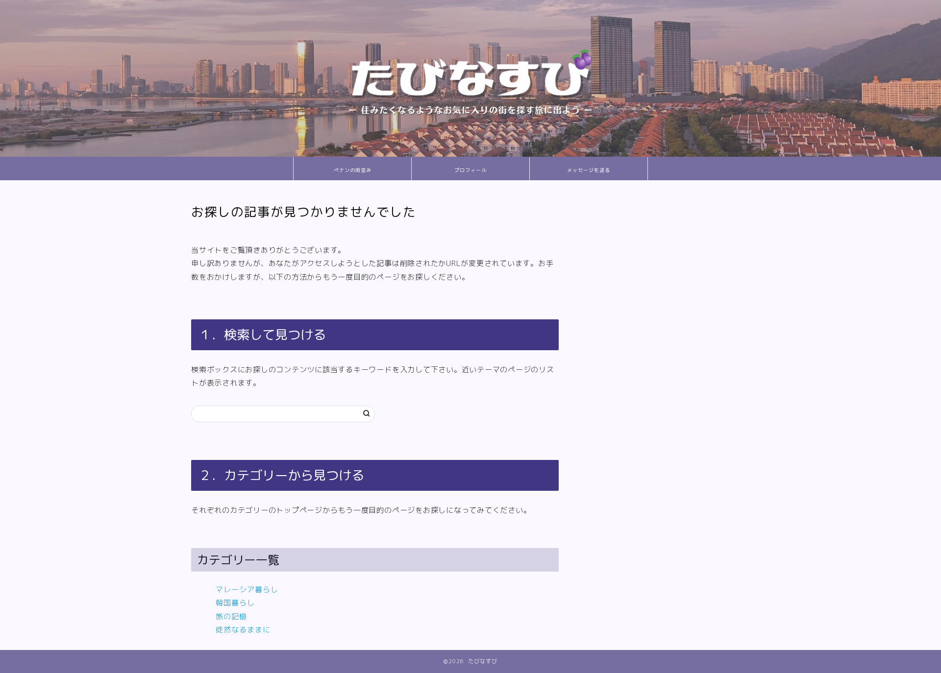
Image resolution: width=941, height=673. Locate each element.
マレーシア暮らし (247, 589)
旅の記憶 (231, 616)
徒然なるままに (243, 630)
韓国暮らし (235, 603)
